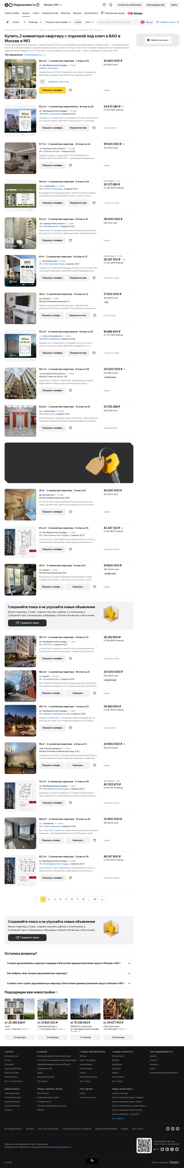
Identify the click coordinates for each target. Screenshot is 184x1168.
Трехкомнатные (12, 1093)
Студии (8, 1110)
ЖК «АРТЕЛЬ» (45, 644)
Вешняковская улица (56, 301)
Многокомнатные (13, 1097)
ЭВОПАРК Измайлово (49, 339)
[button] (110, 4)
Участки (153, 1060)
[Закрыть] (178, 22)
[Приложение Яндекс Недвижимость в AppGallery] (172, 1149)
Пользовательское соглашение (77, 1129)
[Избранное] (104, 4)
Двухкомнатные (12, 1101)
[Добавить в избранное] (70, 90)
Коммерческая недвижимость (164, 1073)
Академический (44, 1068)
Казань (83, 1073)
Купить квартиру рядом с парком (127, 1097)
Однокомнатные (12, 1106)
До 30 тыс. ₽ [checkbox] (17, 467)
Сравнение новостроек (48, 1097)
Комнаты (154, 1064)
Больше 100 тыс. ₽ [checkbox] (41, 475)
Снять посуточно (88, 1097)
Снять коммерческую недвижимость (129, 1106)
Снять (82, 1093)
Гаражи (153, 1056)
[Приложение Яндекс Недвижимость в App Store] (162, 1149)
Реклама (30, 1129)
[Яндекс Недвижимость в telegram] (177, 1128)
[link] (174, 4)
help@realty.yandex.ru (61, 1147)
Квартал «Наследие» (49, 68)
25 (95, 899)
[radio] (49, 899)
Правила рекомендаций (106, 1129)
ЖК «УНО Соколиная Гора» (51, 264)
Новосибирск (86, 1064)
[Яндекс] (174, 1162)
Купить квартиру (120, 1093)
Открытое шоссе (55, 376)
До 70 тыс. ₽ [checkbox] (55, 467)
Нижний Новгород (88, 1077)
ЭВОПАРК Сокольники (49, 114)
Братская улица (54, 573)
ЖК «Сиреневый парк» (49, 151)
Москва (42, 301)
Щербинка (117, 1064)
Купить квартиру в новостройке (127, 1110)
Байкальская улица (56, 498)
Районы (40, 1110)
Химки (115, 1073)
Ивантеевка (117, 1077)
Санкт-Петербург (88, 1060)
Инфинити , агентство (58, 81)
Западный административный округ (54, 1064)
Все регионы (43, 1093)
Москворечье (11, 1077)
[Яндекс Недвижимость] (22, 5)
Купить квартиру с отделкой (125, 1114)
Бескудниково (11, 1056)
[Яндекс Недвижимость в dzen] (173, 1128)
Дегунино (9, 1064)
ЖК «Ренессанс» (47, 414)
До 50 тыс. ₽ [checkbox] (36, 467)
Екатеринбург (86, 1068)
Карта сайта (137, 1129)
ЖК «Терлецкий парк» (49, 679)
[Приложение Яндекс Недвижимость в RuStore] (177, 1149)
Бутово (8, 1060)
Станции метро (44, 1101)
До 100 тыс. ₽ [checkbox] (17, 475)
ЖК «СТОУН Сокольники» (51, 189)
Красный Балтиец (13, 1068)
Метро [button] (149, 22)
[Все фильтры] (7, 22)
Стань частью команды (48, 1129)
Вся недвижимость (13, 1129)
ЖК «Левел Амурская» (49, 826)
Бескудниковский (45, 1077)
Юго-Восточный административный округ (57, 1060)
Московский (118, 1056)
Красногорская (12, 1073)
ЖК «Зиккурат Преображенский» (54, 714)
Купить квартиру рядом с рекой (127, 1101)
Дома (152, 1068)
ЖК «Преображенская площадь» (54, 535)
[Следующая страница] (102, 899)
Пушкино (116, 1068)
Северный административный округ (54, 1056)
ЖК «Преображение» (49, 226)
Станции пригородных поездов (51, 1106)
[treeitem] (13, 13)
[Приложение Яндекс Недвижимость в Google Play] (167, 1149)
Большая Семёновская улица (60, 751)
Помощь (125, 1129)
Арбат (40, 1073)
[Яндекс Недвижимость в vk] (168, 1128)
